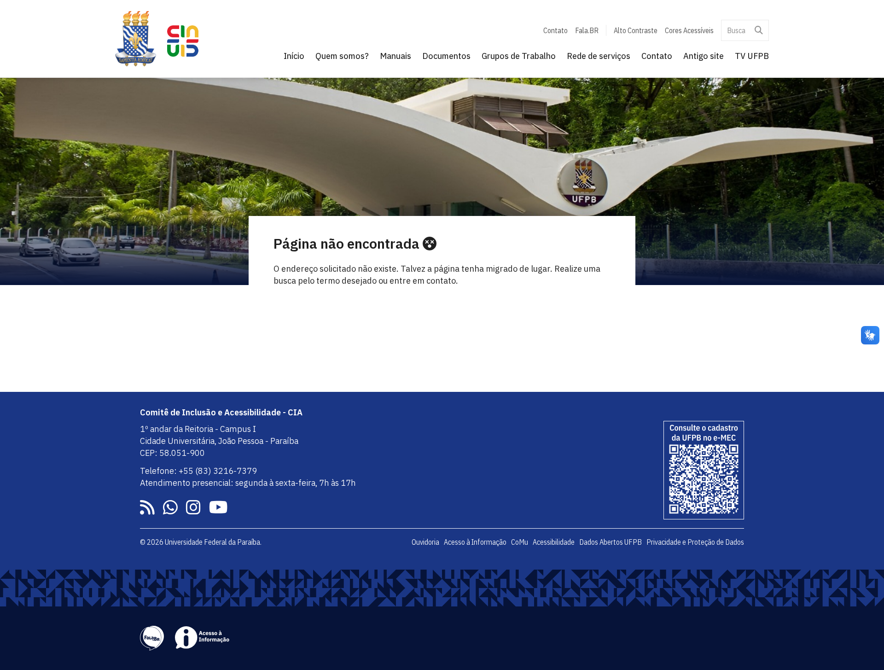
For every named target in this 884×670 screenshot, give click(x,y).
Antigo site (703, 56)
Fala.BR (587, 30)
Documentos (446, 56)
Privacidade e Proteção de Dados (695, 542)
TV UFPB (752, 56)
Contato (555, 30)
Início (294, 56)
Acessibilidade (554, 542)
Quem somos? (342, 56)
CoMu (519, 542)
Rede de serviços (598, 56)
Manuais (395, 56)
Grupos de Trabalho (519, 56)
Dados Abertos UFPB (610, 542)
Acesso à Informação (475, 542)
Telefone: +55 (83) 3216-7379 (198, 471)
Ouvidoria (425, 542)
